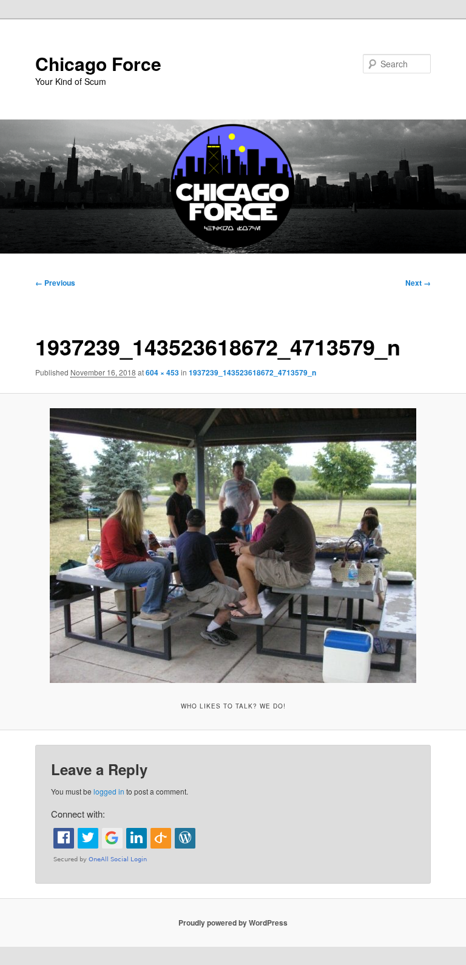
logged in (108, 791)
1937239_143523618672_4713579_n (252, 372)
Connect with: (78, 813)
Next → (418, 282)
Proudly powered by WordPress (233, 922)
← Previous (55, 282)
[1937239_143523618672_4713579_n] (233, 545)
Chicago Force (98, 63)
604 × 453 (162, 372)
